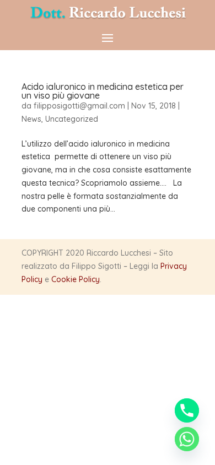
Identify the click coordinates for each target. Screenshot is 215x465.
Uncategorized (71, 119)
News (31, 119)
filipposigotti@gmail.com (79, 106)
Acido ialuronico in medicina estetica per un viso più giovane (103, 91)
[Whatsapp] (187, 439)
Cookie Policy (75, 279)
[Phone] (187, 410)
